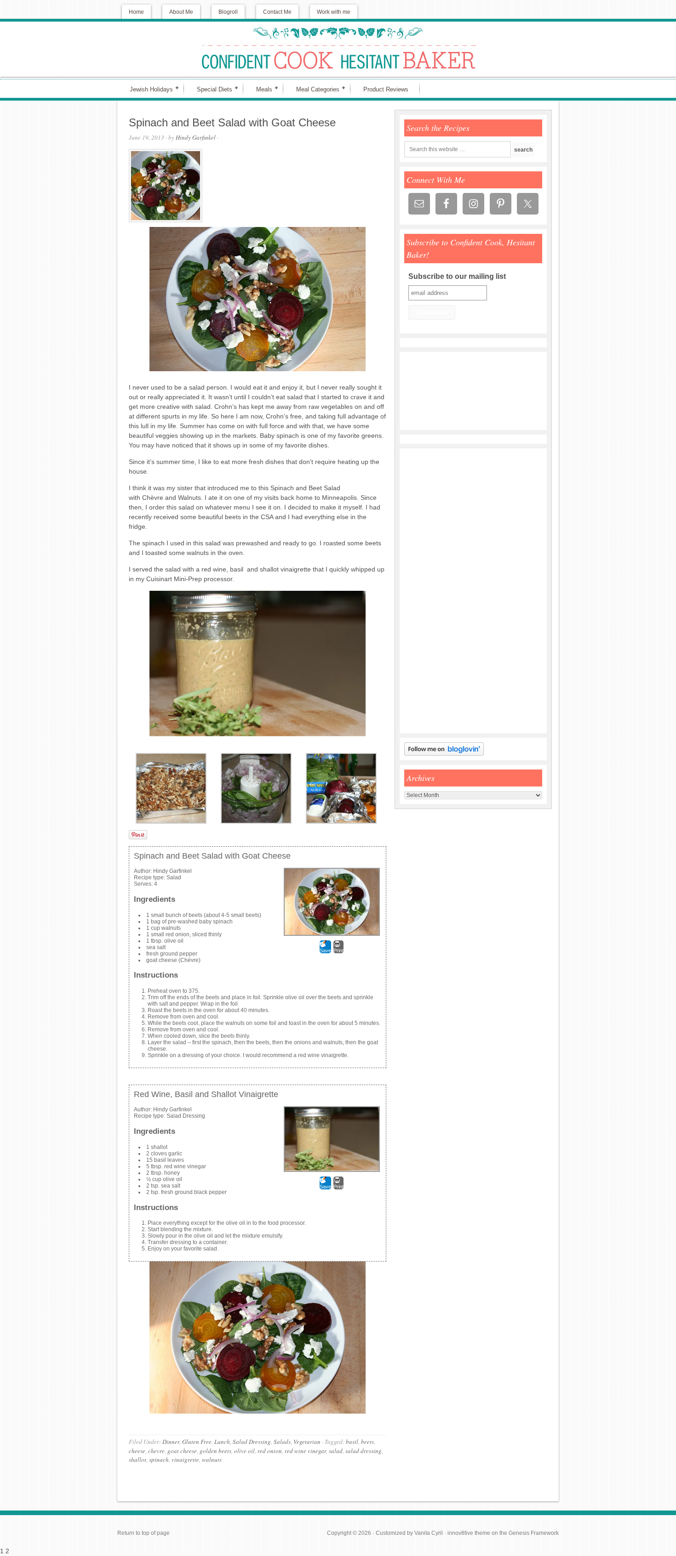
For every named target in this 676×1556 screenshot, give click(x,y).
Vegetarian (307, 1441)
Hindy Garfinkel (196, 137)
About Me (181, 12)
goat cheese (182, 1451)
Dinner (170, 1441)
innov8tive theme (468, 1533)
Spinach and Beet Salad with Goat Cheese (232, 122)
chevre (156, 1451)
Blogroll (228, 12)
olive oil (244, 1451)
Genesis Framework (534, 1533)
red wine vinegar (305, 1451)
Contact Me (277, 12)
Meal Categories (313, 89)
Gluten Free (197, 1441)
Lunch (222, 1441)
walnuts (212, 1459)
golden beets (215, 1451)
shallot (137, 1459)
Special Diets (210, 89)
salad (336, 1451)
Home (136, 12)
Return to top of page (143, 1533)
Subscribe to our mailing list (457, 276)
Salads (282, 1441)
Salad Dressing (252, 1441)
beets (367, 1441)
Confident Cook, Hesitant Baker (338, 49)
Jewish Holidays (147, 89)
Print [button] (338, 950)
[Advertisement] (431, 591)
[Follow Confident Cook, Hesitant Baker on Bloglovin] (444, 754)
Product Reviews (385, 89)
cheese (137, 1451)
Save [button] (325, 950)
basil (352, 1441)
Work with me (333, 12)
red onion (270, 1451)
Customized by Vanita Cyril (409, 1533)
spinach (159, 1459)
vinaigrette (185, 1459)
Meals (260, 89)
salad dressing (363, 1451)
